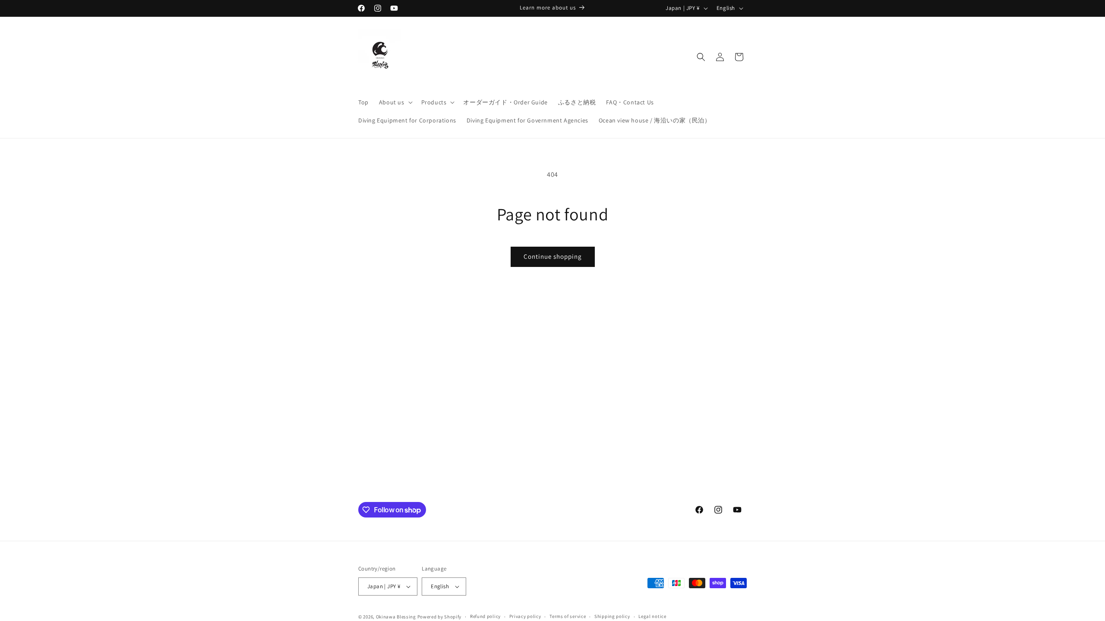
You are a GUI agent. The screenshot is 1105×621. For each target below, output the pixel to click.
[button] (395, 102)
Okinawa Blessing (396, 617)
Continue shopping (553, 256)
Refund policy (485, 616)
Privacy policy (525, 616)
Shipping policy (612, 616)
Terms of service (567, 616)
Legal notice (652, 616)
